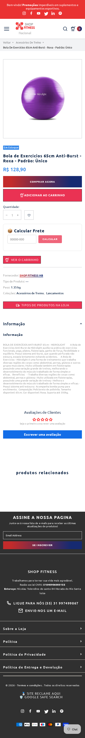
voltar (7, 42)
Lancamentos (55, 293)
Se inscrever (42, 545)
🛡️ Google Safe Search (41, 697)
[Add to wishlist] (29, 215)
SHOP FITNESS (42, 571)
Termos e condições (29, 685)
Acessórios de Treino (28, 42)
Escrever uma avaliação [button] (42, 434)
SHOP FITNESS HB (31, 275)
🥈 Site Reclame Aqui (41, 693)
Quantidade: (11, 207)
